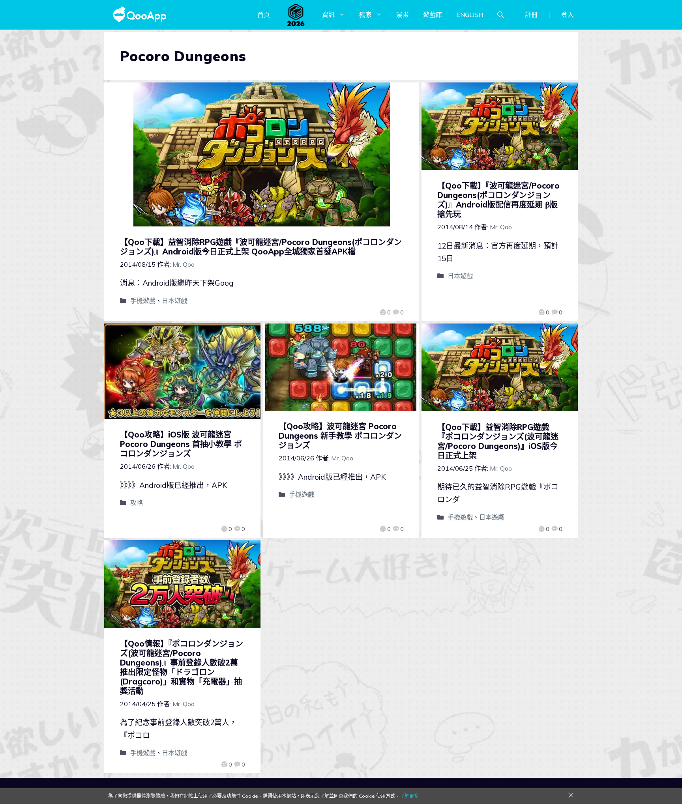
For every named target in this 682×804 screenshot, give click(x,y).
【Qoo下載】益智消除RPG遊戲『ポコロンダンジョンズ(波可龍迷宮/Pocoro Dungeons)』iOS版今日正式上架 (497, 441)
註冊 (531, 15)
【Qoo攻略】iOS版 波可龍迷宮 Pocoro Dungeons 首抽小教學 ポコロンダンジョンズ (181, 444)
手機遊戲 (143, 301)
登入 (567, 15)
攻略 (136, 503)
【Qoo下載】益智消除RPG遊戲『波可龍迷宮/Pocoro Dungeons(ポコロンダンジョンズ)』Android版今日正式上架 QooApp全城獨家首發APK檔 (261, 246)
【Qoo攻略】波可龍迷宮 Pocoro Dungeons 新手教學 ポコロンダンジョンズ (340, 435)
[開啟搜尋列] (500, 15)
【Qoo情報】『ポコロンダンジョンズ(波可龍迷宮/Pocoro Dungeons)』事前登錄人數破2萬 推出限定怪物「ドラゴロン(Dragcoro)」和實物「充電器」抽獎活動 (181, 667)
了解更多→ (411, 796)
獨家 (365, 15)
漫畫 (402, 15)
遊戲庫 (432, 15)
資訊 (328, 15)
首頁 (263, 15)
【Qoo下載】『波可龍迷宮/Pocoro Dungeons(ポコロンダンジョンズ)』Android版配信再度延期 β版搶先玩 (498, 200)
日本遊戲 (174, 301)
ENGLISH (469, 15)
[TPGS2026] (296, 14)
